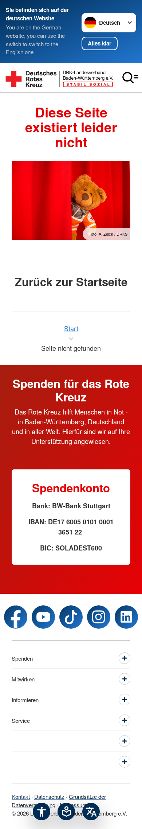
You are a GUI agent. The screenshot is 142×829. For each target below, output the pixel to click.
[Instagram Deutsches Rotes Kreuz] (98, 617)
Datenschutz (49, 796)
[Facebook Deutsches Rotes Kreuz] (15, 617)
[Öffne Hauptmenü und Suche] (130, 78)
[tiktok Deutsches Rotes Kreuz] (71, 617)
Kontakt (21, 796)
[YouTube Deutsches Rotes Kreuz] (43, 617)
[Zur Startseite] (59, 77)
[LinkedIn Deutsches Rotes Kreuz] (126, 617)
